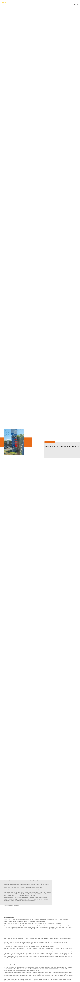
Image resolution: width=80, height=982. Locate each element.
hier (38, 960)
